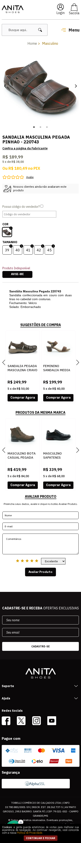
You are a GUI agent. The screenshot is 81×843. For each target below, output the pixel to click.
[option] (40, 86)
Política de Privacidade (29, 832)
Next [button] (76, 86)
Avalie (30, 177)
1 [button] (34, 127)
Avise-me (17, 274)
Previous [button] (5, 86)
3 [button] (47, 127)
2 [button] (40, 127)
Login (60, 13)
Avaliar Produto (40, 572)
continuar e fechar (40, 838)
